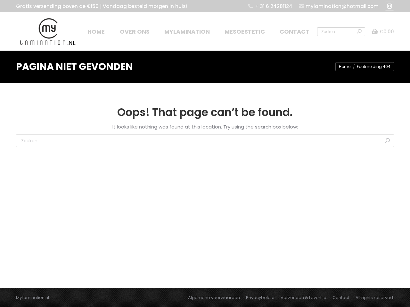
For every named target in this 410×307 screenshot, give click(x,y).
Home (344, 66)
